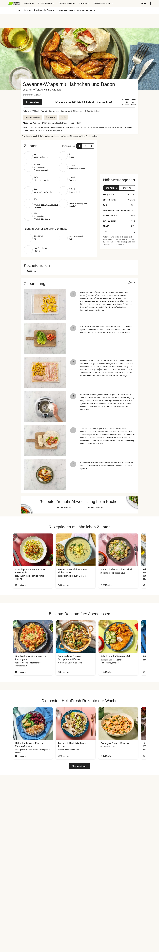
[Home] (19, 10)
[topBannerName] (79, 21)
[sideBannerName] (119, 155)
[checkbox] (24, 95)
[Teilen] (133, 102)
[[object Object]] (126, 102)
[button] (59, 145)
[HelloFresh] (14, 3)
